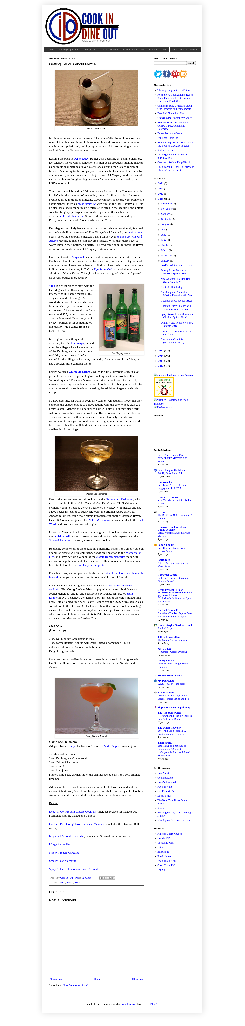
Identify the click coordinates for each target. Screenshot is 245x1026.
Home (49, 49)
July (163, 229)
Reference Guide (158, 49)
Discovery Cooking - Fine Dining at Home (172, 528)
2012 (161, 366)
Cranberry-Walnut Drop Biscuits (175, 162)
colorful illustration (72, 216)
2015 (161, 350)
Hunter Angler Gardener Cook (175, 625)
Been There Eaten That (171, 455)
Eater (160, 847)
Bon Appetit (164, 773)
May (164, 239)
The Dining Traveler (169, 727)
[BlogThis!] (103, 878)
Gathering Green (167, 574)
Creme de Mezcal (80, 371)
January (165, 260)
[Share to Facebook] (110, 878)
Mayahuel (78, 257)
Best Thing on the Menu (171, 470)
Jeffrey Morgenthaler (170, 637)
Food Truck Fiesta (167, 860)
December (167, 203)
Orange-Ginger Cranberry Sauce (175, 117)
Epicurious (163, 851)
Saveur (161, 808)
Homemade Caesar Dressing (172, 651)
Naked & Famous (99, 520)
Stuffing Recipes (166, 150)
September (167, 219)
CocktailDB (164, 838)
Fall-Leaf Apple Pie (168, 137)
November (167, 208)
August (165, 224)
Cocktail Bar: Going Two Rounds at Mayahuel (77, 824)
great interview (87, 203)
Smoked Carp (165, 628)
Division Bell (62, 536)
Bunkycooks (165, 482)
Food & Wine (165, 786)
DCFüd (162, 512)
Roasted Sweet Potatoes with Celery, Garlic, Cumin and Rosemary (173, 125)
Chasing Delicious (168, 497)
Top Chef (163, 869)
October (165, 213)
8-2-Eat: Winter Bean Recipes (176, 265)
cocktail (61, 882)
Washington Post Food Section (174, 820)
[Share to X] (106, 878)
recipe (72, 746)
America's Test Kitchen (170, 833)
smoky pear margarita (91, 565)
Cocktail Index (111, 49)
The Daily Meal (166, 842)
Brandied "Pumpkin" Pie (171, 113)
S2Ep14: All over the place (172, 683)
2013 (161, 360)
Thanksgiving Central (69, 49)
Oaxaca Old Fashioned (119, 499)
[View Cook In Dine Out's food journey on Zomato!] (174, 375)
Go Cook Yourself (168, 610)
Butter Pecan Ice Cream (170, 133)
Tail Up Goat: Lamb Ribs (171, 473)
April (164, 245)
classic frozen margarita (110, 556)
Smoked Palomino (60, 540)
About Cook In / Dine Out (185, 49)
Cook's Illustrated (167, 782)
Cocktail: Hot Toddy (171, 287)
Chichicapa (77, 343)
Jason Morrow (128, 1004)
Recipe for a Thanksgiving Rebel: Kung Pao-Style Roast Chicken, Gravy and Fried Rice (175, 97)
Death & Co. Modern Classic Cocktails (73, 811)
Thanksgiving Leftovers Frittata (174, 90)
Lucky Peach (164, 795)
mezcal (70, 882)
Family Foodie (166, 544)
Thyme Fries (165, 742)
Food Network (165, 856)
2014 (161, 355)
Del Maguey (81, 158)
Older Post (137, 979)
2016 (161, 199)
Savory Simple (166, 692)
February (166, 255)
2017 (161, 193)
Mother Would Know (170, 675)
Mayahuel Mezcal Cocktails (66, 836)
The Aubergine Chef (169, 712)
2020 (161, 188)
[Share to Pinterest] (113, 878)
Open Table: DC (166, 865)
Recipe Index (92, 49)
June (164, 234)
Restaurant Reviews (133, 49)
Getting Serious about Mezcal (176, 300)
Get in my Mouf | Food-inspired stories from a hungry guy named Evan (175, 592)
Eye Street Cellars (105, 269)
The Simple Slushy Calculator (173, 640)
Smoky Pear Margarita (62, 860)
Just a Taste (164, 648)
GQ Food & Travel (168, 791)
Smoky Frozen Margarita (64, 852)
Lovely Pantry (166, 660)
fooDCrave (164, 559)
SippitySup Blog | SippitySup (174, 707)
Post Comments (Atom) (76, 985)
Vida (52, 285)
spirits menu (136, 232)
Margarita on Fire (59, 844)
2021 (161, 183)
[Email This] (100, 878)
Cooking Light (165, 777)
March (165, 250)
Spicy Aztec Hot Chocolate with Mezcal (73, 869)
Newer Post (56, 979)
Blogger (154, 1004)
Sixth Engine (112, 746)
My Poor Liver (166, 680)
